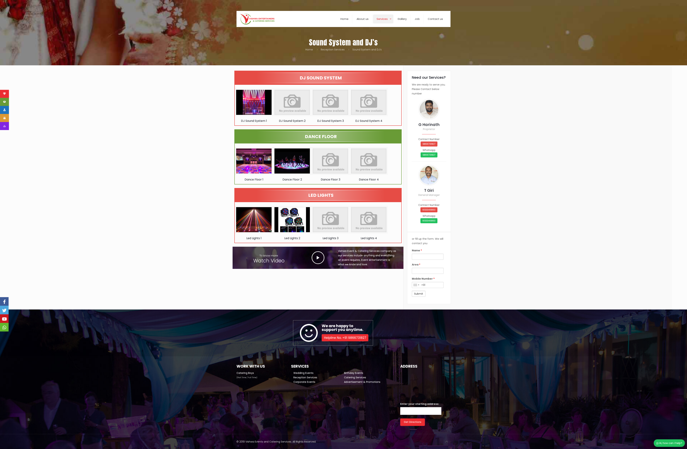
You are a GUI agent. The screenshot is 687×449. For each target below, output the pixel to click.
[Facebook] (4, 301)
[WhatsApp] (4, 327)
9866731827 (429, 143)
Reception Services (333, 49)
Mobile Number (423, 278)
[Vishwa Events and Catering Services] (257, 19)
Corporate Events (304, 382)
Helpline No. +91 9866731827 (345, 338)
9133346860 (428, 209)
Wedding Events (303, 373)
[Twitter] (4, 310)
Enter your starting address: (419, 404)
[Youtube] (4, 318)
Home (309, 49)
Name (417, 250)
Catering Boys (245, 373)
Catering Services (355, 377)
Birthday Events (353, 373)
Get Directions (412, 422)
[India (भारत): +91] (416, 285)
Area (416, 264)
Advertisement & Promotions (362, 382)
